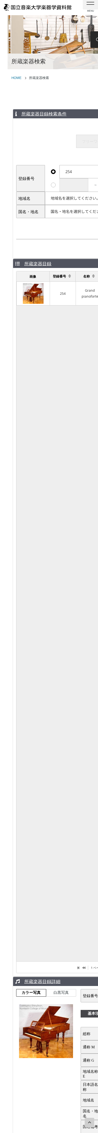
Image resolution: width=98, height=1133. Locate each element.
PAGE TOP (89, 1122)
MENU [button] (90, 4)
